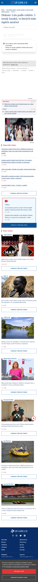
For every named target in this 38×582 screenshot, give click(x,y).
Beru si (6, 276)
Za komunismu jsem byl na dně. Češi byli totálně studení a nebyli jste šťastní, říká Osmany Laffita (18, 209)
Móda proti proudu (10, 358)
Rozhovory (23, 542)
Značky (22, 547)
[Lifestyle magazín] (18, 2)
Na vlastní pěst (9, 484)
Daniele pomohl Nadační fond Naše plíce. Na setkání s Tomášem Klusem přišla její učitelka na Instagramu (16, 161)
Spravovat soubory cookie (19, 577)
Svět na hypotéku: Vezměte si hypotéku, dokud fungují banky (18, 169)
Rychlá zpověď (8, 400)
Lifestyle (4, 547)
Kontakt (22, 550)
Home (2, 10)
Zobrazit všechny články (19, 268)
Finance (5, 109)
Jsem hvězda (6, 101)
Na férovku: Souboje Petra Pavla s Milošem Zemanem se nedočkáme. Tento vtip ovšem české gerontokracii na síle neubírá (17, 151)
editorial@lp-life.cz (7, 556)
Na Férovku (7, 441)
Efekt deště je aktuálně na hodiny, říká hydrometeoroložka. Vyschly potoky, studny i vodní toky (17, 177)
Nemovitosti (23, 539)
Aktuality (4, 539)
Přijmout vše (19, 571)
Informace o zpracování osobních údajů (17, 566)
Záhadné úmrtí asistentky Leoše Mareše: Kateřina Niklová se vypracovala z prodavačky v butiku (18, 216)
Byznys (3, 542)
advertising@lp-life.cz (26, 556)
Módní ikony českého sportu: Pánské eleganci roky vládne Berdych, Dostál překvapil (18, 105)
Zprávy (22, 545)
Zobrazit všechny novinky (19, 193)
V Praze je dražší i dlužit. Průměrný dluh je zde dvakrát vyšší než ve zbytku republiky (19, 112)
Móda (3, 550)
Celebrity (4, 545)
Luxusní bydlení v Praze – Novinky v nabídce (14, 185)
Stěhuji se (7, 317)
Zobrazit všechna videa (19, 225)
